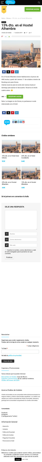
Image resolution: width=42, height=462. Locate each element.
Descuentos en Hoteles (9, 377)
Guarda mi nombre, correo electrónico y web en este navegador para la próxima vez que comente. (20, 251)
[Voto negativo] (5, 36)
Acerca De (5, 426)
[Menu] (2, 2)
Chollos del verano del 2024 (10, 380)
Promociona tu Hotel (8, 441)
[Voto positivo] (9, 36)
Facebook (4, 412)
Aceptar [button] (18, 459)
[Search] (39, 2)
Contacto (5, 429)
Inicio (3, 18)
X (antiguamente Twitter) (9, 416)
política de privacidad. (15, 355)
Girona (8, 18)
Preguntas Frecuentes (9, 438)
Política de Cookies (8, 435)
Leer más (25, 459)
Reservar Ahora (32, 9)
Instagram (4, 414)
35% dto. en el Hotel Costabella (28, 157)
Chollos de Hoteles (6, 32)
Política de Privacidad (9, 432)
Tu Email (4, 348)
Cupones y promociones (9, 378)
